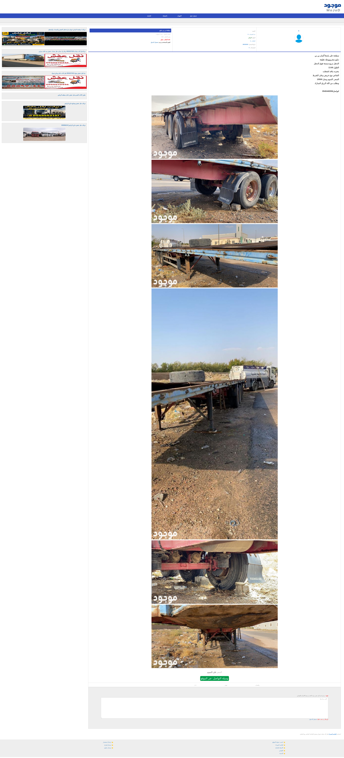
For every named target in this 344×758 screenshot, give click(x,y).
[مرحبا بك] (333, 7)
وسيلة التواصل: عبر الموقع (214, 678)
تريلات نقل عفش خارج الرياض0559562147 (73, 125)
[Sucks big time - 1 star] (243, 30)
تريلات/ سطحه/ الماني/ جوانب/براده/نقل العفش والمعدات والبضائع (67, 29)
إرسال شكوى (108, 748)
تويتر (226, 685)
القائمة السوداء (332, 734)
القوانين (281, 750)
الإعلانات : (252, 41)
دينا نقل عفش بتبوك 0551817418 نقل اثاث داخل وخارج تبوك (68, 73)
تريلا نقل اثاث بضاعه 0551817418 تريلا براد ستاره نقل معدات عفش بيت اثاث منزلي (62, 51)
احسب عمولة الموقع (278, 742)
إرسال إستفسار (107, 742)
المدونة (281, 753)
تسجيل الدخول (154, 42)
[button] (193, 15)
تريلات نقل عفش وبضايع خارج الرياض (74, 103)
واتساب (257, 685)
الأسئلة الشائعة (279, 748)
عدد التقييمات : (251, 34)
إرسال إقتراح (108, 745)
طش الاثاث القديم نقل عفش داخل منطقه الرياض (71, 95)
